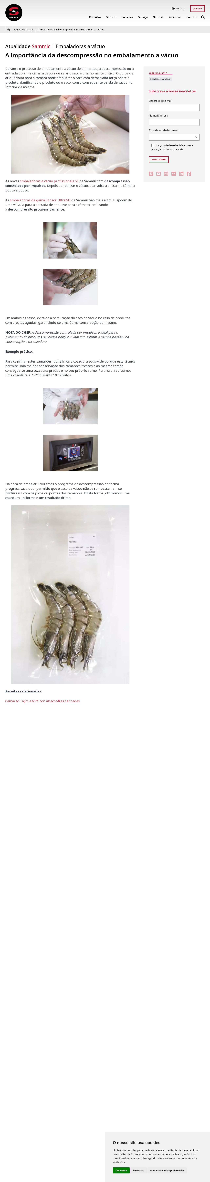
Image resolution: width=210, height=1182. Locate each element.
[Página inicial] (13, 12)
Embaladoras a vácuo (80, 46)
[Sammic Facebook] (189, 173)
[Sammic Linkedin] (181, 173)
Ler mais (179, 149)
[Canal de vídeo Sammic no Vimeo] (151, 173)
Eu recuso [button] (138, 1170)
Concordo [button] (121, 1170)
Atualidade (27, 46)
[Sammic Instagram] (166, 173)
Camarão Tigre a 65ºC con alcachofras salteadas (42, 701)
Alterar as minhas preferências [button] (167, 1170)
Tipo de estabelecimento (164, 130)
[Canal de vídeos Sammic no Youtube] (158, 173)
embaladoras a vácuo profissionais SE (49, 181)
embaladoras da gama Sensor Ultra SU (40, 200)
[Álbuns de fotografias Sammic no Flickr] (173, 173)
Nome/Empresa (158, 115)
